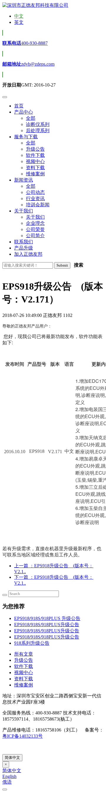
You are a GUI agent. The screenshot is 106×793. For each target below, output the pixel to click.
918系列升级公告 (31, 643)
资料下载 (23, 678)
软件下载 (23, 666)
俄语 (7, 781)
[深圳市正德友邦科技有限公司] (35, 5)
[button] (23, 111)
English (9, 776)
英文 (19, 22)
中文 (19, 16)
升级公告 (23, 660)
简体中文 (12, 757)
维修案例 (23, 684)
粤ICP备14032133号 (22, 736)
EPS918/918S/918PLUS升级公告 (46, 624)
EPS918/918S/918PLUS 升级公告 (47, 618)
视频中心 (23, 672)
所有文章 (23, 653)
